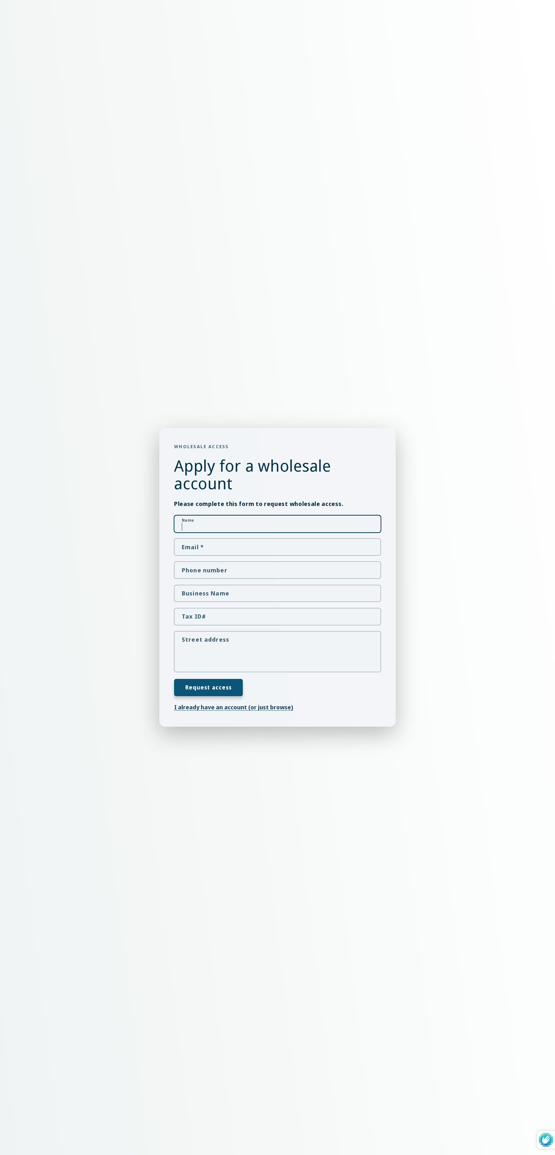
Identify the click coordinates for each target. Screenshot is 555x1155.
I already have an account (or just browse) (233, 707)
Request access (208, 687)
